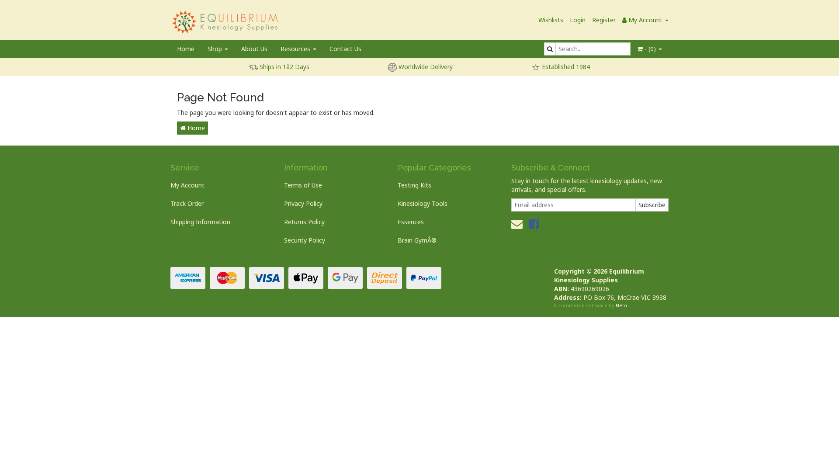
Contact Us (345, 49)
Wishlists (550, 20)
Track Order (187, 203)
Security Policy (304, 240)
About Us (254, 49)
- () (650, 49)
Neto (621, 305)
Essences (411, 222)
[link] (534, 224)
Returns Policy (304, 222)
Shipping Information (200, 222)
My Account (187, 185)
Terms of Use (303, 185)
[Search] (550, 49)
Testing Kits (414, 185)
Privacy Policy (303, 203)
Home (185, 49)
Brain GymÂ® (417, 240)
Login (578, 20)
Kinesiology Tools (422, 203)
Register (604, 20)
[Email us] (517, 224)
